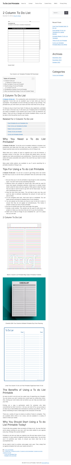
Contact (30, 3)
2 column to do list (15, 451)
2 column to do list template (26, 451)
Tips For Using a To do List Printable (14, 86)
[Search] (66, 12)
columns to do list (7, 452)
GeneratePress (45, 462)
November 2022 (57, 60)
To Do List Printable (11, 3)
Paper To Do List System (14, 128)
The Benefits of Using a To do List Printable (16, 89)
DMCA (55, 3)
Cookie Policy (48, 3)
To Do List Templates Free (10, 454)
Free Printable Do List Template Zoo (18, 123)
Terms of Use (38, 3)
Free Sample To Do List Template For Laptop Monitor (58, 32)
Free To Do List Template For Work (17, 126)
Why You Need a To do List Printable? (14, 84)
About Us (23, 3)
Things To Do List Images (15, 131)
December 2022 (56, 57)
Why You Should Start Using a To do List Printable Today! (19, 91)
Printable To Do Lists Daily (10, 455)
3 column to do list (38, 451)
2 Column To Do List (9, 80)
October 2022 (56, 62)
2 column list (7, 451)
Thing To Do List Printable (59, 40)
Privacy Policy (63, 3)
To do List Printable (8, 449)
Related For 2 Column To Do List (14, 82)
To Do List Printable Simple (15, 134)
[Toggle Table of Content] (32, 79)
